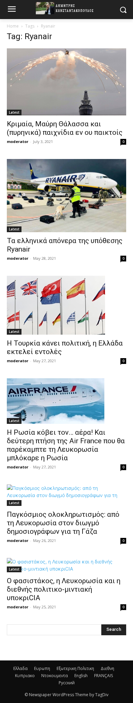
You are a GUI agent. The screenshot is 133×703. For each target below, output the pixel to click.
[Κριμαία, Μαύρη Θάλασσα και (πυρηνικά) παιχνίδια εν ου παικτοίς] (66, 81)
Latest (14, 112)
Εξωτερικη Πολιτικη (75, 668)
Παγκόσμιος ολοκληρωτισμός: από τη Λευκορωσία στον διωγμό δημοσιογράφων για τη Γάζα (63, 523)
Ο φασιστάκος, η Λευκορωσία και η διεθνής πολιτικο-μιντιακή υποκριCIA (63, 589)
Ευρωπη (42, 668)
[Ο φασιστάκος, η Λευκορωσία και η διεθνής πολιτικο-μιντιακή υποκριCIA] (66, 565)
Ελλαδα (20, 668)
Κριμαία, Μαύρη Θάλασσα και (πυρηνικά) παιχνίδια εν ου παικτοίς (64, 128)
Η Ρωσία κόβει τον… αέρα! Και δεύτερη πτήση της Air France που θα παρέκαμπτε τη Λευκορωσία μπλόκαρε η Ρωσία (66, 445)
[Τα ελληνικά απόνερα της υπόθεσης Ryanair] (66, 195)
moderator (17, 141)
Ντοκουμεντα (54, 675)
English (81, 675)
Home (13, 26)
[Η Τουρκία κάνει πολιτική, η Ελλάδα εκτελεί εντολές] (66, 305)
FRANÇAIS (103, 675)
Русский (67, 683)
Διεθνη (107, 668)
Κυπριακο (25, 675)
